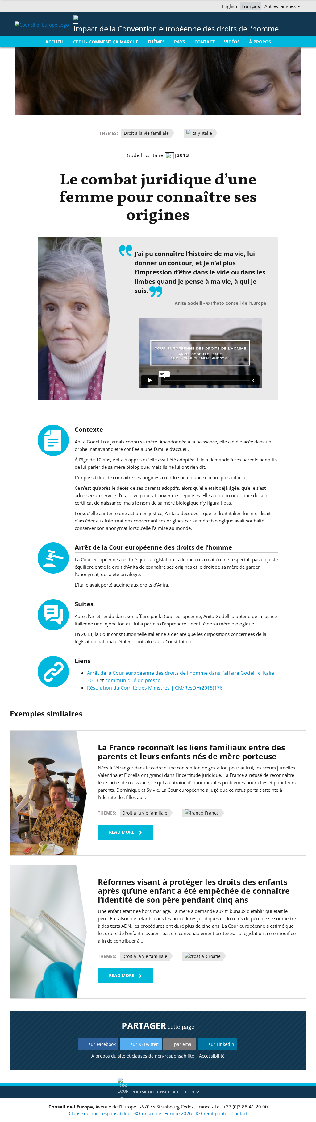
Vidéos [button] (232, 42)
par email (184, 1044)
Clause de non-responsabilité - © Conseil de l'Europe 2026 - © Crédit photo (149, 1113)
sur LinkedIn (221, 1044)
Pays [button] (179, 42)
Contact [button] (204, 42)
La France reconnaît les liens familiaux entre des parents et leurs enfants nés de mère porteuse (191, 751)
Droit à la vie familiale (146, 133)
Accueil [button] (54, 42)
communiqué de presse (132, 680)
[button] (158, 1092)
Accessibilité (212, 1056)
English (229, 6)
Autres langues (280, 6)
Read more (121, 832)
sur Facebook (102, 1044)
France (211, 813)
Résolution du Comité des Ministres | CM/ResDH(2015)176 (154, 687)
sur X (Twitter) (145, 1044)
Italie (206, 133)
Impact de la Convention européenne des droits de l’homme (176, 28)
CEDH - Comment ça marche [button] (105, 42)
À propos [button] (260, 42)
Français (250, 6)
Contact (239, 1113)
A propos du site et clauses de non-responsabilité (142, 1056)
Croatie (213, 956)
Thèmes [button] (156, 42)
